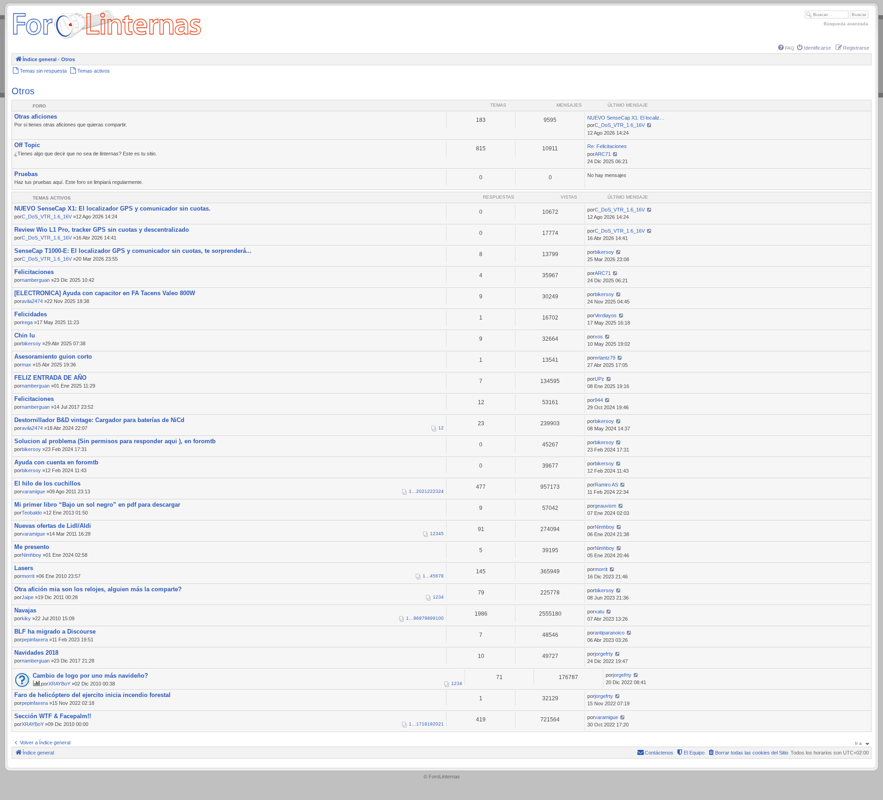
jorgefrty (604, 654)
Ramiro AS (606, 484)
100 (440, 618)
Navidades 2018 (36, 652)
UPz (599, 379)
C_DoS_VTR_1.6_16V (620, 125)
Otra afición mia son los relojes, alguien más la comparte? (98, 589)
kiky (26, 618)
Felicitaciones (34, 272)
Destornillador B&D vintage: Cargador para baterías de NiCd (99, 420)
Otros (22, 91)
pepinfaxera (35, 639)
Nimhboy (604, 527)
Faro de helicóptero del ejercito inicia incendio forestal (92, 694)
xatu (599, 611)
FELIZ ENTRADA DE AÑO (50, 377)
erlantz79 (605, 357)
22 (430, 491)
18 (424, 723)
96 (416, 618)
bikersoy (604, 252)
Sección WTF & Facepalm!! (52, 716)
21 (424, 491)
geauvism (605, 506)
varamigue (33, 491)
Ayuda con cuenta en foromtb (56, 462)
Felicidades (30, 314)
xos (599, 336)
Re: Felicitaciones (607, 146)
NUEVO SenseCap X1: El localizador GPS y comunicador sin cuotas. (112, 208)
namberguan (36, 280)
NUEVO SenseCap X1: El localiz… (626, 117)
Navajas (25, 610)
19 (430, 723)
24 (441, 491)
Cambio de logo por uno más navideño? (90, 675)
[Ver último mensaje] (649, 125)
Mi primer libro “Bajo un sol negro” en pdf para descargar (97, 504)
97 (421, 618)
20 (419, 491)
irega (27, 322)
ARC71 (603, 154)
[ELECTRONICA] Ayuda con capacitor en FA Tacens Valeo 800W (104, 293)
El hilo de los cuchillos (47, 483)
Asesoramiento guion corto (53, 356)
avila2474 (32, 301)
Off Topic (27, 145)
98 (427, 618)
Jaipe (28, 597)
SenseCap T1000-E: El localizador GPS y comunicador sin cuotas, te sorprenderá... (133, 250)
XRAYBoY (59, 683)
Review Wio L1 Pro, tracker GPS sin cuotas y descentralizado (101, 229)
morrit (28, 576)
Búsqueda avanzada (846, 23)
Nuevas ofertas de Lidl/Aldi (52, 525)
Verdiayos (606, 315)
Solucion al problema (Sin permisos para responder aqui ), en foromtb (115, 441)
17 (419, 723)
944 (599, 400)
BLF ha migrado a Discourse (55, 631)
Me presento (31, 546)
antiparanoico (610, 632)
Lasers (23, 568)
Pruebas (26, 174)
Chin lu (24, 335)
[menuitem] (786, 48)
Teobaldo (32, 512)
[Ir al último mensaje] (649, 209)
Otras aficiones (35, 116)
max (26, 364)
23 (435, 491)
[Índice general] (106, 38)
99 (433, 618)
